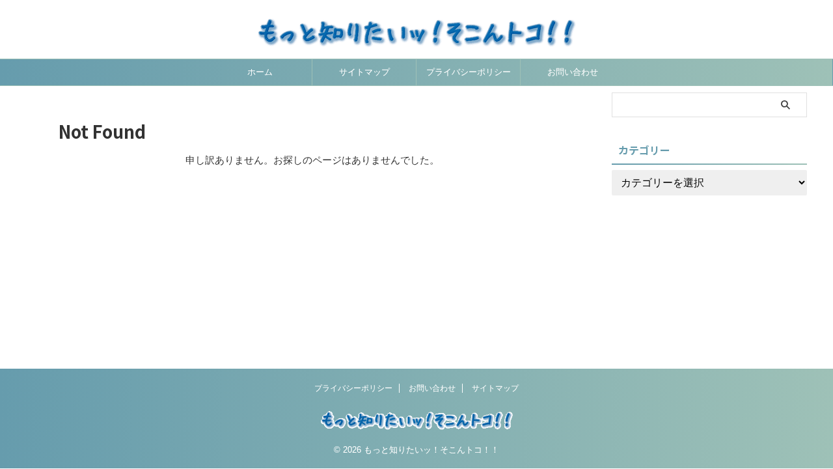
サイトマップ (364, 72)
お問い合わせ (572, 72)
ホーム (260, 72)
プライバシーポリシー (468, 72)
